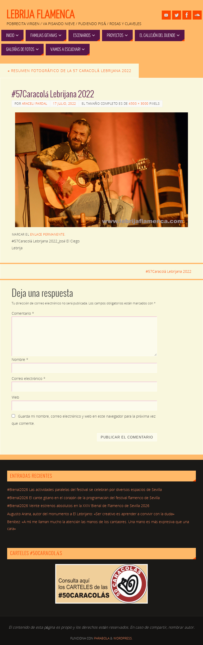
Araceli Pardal (34, 103)
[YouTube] (166, 15)
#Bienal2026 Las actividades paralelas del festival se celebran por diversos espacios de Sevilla (84, 489)
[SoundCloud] (197, 15)
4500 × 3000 (139, 103)
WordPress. (123, 638)
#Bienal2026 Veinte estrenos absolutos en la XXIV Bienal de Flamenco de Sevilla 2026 (78, 505)
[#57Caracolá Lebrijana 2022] (102, 169)
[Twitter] (176, 15)
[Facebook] (186, 15)
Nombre (20, 359)
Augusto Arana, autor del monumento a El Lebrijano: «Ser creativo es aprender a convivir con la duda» (90, 513)
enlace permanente (47, 234)
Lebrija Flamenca (41, 15)
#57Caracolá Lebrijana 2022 (168, 271)
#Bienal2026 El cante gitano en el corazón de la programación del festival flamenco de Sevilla (83, 497)
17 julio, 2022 (64, 103)
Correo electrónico (28, 378)
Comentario (23, 313)
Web (15, 397)
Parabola (101, 638)
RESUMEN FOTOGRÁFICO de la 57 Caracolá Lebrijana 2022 (69, 70)
